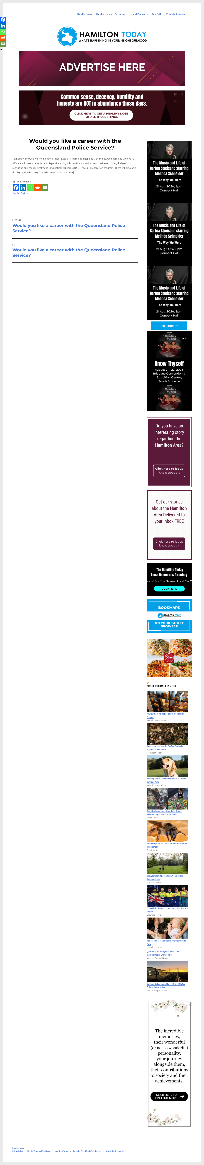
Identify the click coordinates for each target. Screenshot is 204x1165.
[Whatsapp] (30, 187)
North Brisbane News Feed (161, 686)
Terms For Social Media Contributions (87, 1151)
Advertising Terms (61, 1151)
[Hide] (1, 49)
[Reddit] (37, 187)
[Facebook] (16, 187)
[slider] (172, 408)
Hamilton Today (18, 1148)
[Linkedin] (23, 187)
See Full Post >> (20, 193)
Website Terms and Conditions (38, 1151)
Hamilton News (84, 14)
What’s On (157, 14)
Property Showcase (175, 14)
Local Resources (140, 14)
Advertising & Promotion (115, 1151)
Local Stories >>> (169, 326)
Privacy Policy (17, 1151)
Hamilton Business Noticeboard (111, 14)
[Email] (44, 187)
